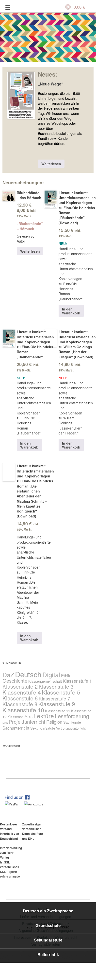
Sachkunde (72, 722)
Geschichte (14, 680)
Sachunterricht (15, 728)
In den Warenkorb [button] (71, 311)
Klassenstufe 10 (23, 710)
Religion (54, 721)
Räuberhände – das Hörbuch (29, 195)
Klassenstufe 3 (56, 686)
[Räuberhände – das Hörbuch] (8, 197)
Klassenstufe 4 (21, 692)
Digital (51, 674)
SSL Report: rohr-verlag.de (10, 874)
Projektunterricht (27, 721)
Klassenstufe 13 (19, 716)
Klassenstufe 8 (19, 704)
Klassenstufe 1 (77, 680)
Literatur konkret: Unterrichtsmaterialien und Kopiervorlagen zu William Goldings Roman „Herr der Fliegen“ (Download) (77, 344)
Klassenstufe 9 (56, 704)
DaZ (8, 674)
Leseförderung (72, 716)
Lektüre (43, 715)
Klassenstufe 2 (20, 686)
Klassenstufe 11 (57, 710)
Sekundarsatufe (42, 728)
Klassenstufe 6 (20, 698)
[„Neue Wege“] (21, 98)
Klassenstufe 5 (61, 692)
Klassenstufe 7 (54, 698)
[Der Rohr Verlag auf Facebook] (19, 798)
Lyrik (5, 722)
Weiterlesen (51, 163)
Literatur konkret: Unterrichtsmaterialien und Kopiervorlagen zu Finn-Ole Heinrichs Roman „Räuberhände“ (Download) (77, 207)
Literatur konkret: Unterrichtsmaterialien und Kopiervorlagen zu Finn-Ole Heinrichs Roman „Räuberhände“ (35, 344)
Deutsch (28, 674)
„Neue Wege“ (50, 84)
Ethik (65, 675)
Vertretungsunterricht (71, 728)
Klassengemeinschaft (45, 681)
